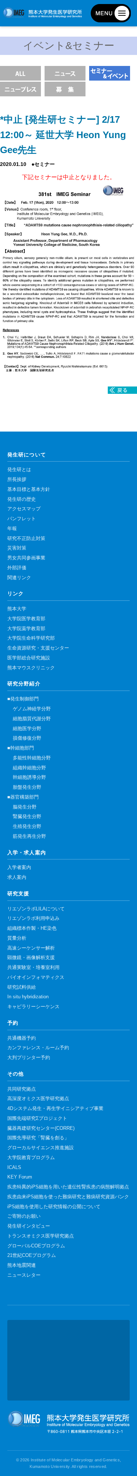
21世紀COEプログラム (31, 1255)
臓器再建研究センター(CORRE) (41, 1128)
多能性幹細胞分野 (32, 758)
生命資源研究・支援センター (38, 648)
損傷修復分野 (27, 738)
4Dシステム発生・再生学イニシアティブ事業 (55, 1108)
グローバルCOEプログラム (36, 1246)
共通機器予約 (21, 1038)
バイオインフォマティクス (35, 977)
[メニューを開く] (110, 13)
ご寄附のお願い (24, 1216)
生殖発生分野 (27, 826)
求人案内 (16, 877)
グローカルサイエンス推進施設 (40, 1147)
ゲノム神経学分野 (32, 708)
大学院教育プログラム (31, 1157)
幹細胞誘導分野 (29, 777)
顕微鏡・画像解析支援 (31, 957)
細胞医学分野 (27, 728)
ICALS (14, 1167)
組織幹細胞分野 (29, 767)
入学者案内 (19, 867)
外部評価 (16, 567)
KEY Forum (19, 1177)
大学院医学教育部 (26, 618)
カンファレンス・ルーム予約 (38, 1047)
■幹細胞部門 (20, 748)
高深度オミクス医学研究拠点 (38, 1098)
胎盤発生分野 (27, 787)
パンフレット (21, 518)
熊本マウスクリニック (31, 667)
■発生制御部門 (23, 699)
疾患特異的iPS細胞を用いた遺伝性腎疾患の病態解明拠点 (68, 1187)
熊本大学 (16, 608)
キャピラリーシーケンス (33, 1006)
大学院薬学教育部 (26, 628)
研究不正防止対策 (26, 538)
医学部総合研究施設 (28, 658)
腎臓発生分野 (27, 816)
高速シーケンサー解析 (31, 948)
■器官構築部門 (23, 797)
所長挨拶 (16, 479)
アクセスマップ (24, 508)
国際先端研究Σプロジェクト (37, 1118)
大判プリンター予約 (28, 1057)
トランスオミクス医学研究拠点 (40, 1236)
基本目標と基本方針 (28, 489)
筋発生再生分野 (29, 836)
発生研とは (19, 469)
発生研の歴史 (21, 499)
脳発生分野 (25, 807)
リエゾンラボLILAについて (36, 908)
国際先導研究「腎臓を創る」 (38, 1137)
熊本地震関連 (21, 1265)
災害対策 (16, 548)
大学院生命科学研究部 (31, 638)
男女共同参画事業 (26, 558)
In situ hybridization (28, 996)
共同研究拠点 (21, 1089)
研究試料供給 (21, 987)
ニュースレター (24, 1275)
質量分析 (16, 938)
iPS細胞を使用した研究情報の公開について (53, 1206)
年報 (12, 528)
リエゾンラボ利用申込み (33, 918)
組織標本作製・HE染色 (32, 928)
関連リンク (19, 577)
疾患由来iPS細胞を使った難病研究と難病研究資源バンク (68, 1196)
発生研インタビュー (28, 1226)
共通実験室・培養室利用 (33, 967)
